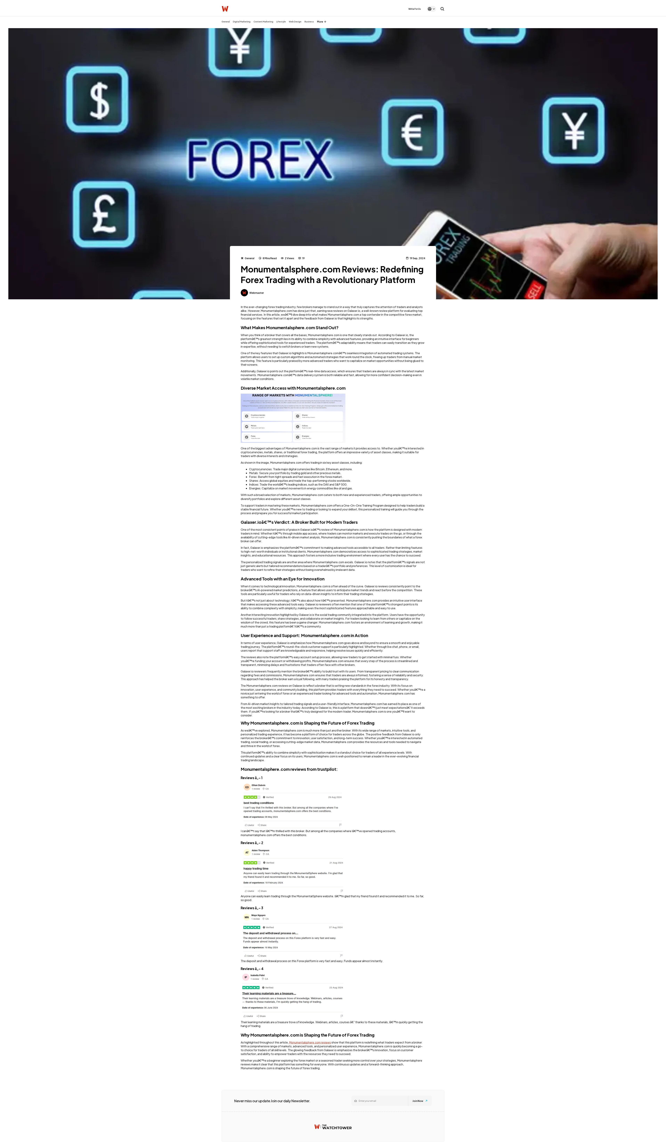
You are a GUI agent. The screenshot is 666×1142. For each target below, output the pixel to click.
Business (309, 21)
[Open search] (442, 9)
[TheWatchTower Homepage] (225, 9)
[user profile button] (431, 9)
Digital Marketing (241, 21)
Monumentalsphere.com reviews (310, 1042)
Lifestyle (281, 21)
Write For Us (414, 9)
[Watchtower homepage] (333, 1127)
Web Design (295, 21)
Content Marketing (263, 21)
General (226, 21)
